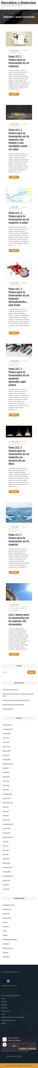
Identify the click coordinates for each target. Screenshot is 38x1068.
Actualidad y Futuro (14, 606)
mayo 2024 (6, 742)
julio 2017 (5, 841)
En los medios (7, 918)
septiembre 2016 (8, 876)
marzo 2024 (6, 746)
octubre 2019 (6, 798)
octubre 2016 (6, 871)
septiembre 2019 (8, 802)
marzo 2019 (6, 820)
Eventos (5, 922)
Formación (6, 926)
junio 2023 (6, 772)
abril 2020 (6, 789)
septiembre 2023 (8, 763)
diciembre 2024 (7, 725)
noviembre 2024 (7, 729)
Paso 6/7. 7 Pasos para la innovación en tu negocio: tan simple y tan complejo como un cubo (19, 139)
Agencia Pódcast (5, 1011)
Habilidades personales (10, 939)
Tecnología (6, 956)
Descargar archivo (5, 1050)
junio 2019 (6, 811)
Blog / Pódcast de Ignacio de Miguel (10, 995)
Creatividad (23, 606)
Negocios (5, 952)
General (5, 935)
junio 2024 (6, 737)
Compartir (31, 1049)
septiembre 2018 (8, 824)
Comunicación (7, 909)
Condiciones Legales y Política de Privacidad (12, 1017)
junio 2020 (6, 781)
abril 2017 (5, 854)
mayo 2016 (6, 889)
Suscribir (23, 1049)
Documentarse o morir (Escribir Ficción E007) (16, 700)
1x (13, 1046)
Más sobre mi (4, 1007)
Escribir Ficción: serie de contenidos (13, 704)
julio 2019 (5, 807)
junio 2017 (6, 845)
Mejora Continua (13, 362)
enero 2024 (6, 755)
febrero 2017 (6, 863)
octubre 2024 (7, 733)
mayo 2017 (6, 850)
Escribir (3, 998)
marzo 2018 (6, 828)
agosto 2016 (6, 880)
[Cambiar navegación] (3, 8)
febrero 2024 (6, 750)
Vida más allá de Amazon (10, 689)
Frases (5, 931)
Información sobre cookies (8, 1020)
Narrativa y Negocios (18, 2)
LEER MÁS (14, 94)
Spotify (14, 985)
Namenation (4, 1004)
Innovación (24, 50)
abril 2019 (5, 815)
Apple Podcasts (10, 1056)
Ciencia (3, 1014)
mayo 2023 (6, 776)
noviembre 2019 (7, 794)
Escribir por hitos (8, 709)
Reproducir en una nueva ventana (19, 1050)
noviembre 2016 (7, 867)
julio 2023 (6, 768)
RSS (16, 1056)
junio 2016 (6, 884)
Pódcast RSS (4, 985)
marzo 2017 (6, 858)
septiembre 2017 (8, 837)
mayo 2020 (6, 785)
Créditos (3, 1023)
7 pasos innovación (16, 52)
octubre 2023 (7, 759)
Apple (10, 985)
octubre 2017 (6, 833)
